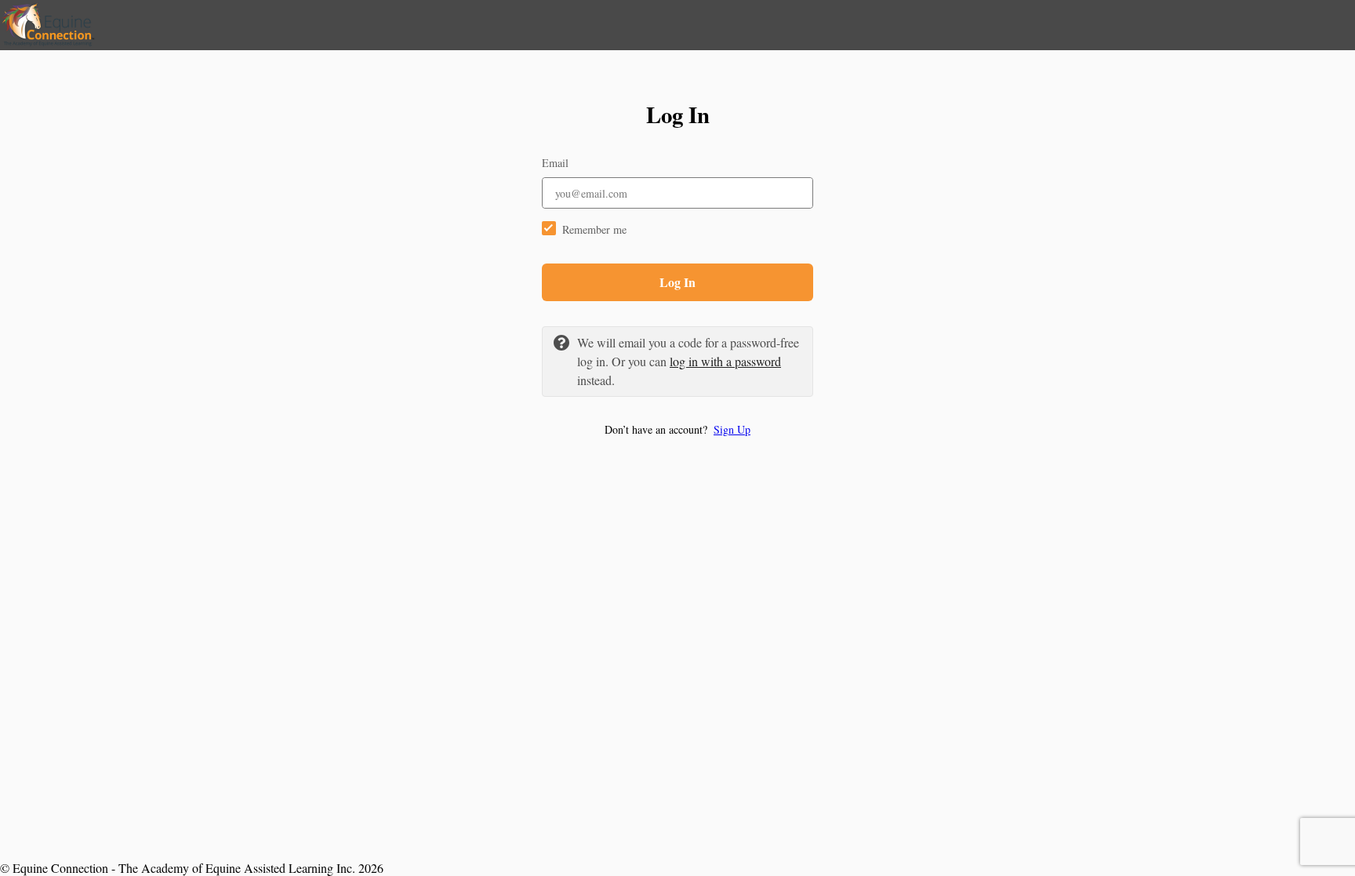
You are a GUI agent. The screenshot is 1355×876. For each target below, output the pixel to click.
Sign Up (732, 429)
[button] (677, 429)
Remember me (594, 229)
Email (555, 162)
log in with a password (725, 361)
